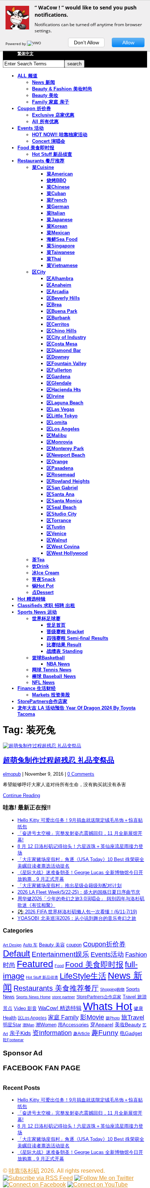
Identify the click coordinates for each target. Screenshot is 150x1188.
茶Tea (38, 559)
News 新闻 (43, 82)
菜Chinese (58, 187)
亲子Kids (20, 1033)
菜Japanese (59, 219)
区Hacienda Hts (64, 389)
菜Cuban (56, 193)
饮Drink (40, 566)
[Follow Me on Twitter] (104, 1178)
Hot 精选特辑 (31, 599)
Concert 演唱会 (48, 141)
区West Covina (63, 546)
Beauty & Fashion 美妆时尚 (62, 89)
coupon (74, 944)
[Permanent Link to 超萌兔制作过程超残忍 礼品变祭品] (75, 746)
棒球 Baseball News (54, 676)
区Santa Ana (60, 494)
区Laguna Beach (65, 402)
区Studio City (61, 514)
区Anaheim (59, 285)
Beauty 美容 (52, 944)
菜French (57, 200)
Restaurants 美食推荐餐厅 (56, 988)
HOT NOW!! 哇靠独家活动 (59, 134)
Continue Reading (21, 795)
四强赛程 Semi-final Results (77, 638)
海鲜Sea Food (62, 239)
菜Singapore (61, 245)
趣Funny (104, 1033)
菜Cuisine (43, 167)
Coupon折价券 (104, 944)
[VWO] (34, 43)
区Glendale (59, 383)
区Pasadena (60, 468)
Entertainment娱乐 (60, 954)
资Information (52, 1033)
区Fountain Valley (66, 363)
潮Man (28, 1025)
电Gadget (131, 1033)
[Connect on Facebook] (34, 1184)
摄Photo (113, 1018)
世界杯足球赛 (46, 618)
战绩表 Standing (65, 651)
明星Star (12, 1024)
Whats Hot (107, 1006)
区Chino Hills (61, 331)
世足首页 (56, 625)
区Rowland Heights (68, 481)
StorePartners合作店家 (42, 701)
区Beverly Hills (63, 298)
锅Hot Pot (43, 586)
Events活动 (107, 954)
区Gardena (58, 376)
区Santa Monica (64, 501)
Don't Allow (86, 42)
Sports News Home (33, 997)
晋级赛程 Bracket (65, 631)
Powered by (16, 43)
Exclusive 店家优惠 (53, 115)
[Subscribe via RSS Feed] (38, 1178)
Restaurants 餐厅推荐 (40, 160)
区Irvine (55, 396)
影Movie (92, 1017)
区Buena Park (62, 311)
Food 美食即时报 (35, 147)
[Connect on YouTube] (97, 1184)
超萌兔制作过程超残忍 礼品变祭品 (58, 760)
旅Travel (132, 1017)
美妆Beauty (128, 1024)
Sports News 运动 (37, 612)
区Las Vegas (60, 409)
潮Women (46, 1024)
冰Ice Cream (45, 572)
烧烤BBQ (56, 180)
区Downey (58, 357)
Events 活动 (30, 128)
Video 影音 (25, 1008)
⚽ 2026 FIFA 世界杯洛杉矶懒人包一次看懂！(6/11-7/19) (77, 911)
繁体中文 (25, 53)
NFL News (43, 682)
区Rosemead (61, 474)
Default (16, 953)
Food (59, 965)
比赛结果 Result (64, 644)
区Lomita (57, 422)
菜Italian (56, 213)
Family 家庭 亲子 (50, 102)
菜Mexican (58, 232)
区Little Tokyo (62, 416)
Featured (35, 964)
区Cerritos (58, 324)
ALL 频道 (27, 75)
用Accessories (73, 1024)
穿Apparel (101, 1024)
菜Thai (54, 259)
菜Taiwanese (61, 252)
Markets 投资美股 (51, 695)
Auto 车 (30, 944)
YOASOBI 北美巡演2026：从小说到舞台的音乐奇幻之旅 (76, 918)
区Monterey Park (65, 448)
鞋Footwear (13, 1040)
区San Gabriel (62, 487)
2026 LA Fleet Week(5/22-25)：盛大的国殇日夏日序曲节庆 (78, 892)
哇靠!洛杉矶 (24, 1171)
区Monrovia (59, 442)
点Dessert (43, 592)
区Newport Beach (66, 455)
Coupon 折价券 (34, 108)
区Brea (54, 304)
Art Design (12, 945)
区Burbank (58, 317)
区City (39, 272)
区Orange (57, 461)
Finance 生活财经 (36, 688)
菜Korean (57, 226)
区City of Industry (66, 337)
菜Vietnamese (62, 265)
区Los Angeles (63, 429)
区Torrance (59, 520)
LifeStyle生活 (83, 976)
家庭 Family (63, 1017)
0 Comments (80, 774)
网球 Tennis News (51, 669)
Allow (128, 42)
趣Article (81, 1033)
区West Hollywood (67, 553)
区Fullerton (59, 370)
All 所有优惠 (45, 121)
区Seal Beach (61, 507)
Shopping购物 (112, 989)
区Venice (56, 533)
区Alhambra (60, 278)
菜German (58, 206)
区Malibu (57, 435)
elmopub (12, 774)
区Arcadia (57, 291)
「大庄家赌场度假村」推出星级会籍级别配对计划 (69, 885)
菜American (60, 174)
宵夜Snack (43, 579)
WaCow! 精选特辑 (60, 1008)
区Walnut (57, 540)
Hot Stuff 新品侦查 (52, 154)
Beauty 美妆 (45, 95)
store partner (63, 997)
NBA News (58, 664)
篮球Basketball (48, 657)
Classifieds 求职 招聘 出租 (46, 605)
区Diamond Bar (64, 350)
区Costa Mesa (62, 344)
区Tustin (56, 527)
